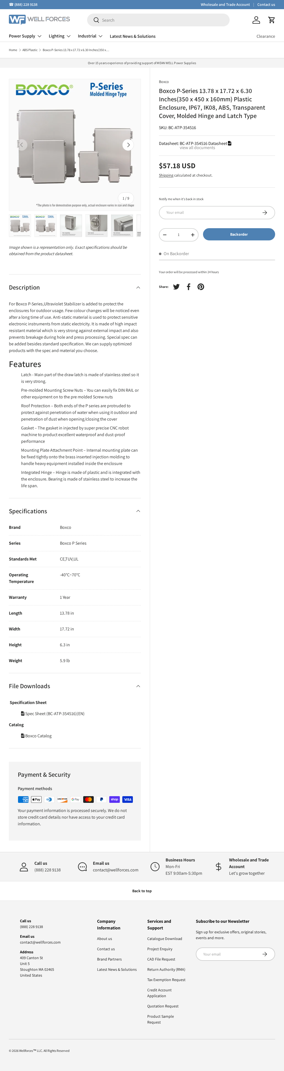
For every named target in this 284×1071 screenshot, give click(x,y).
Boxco (164, 81)
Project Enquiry (159, 948)
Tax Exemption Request (166, 979)
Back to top (142, 890)
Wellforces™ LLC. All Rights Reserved (44, 1051)
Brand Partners (109, 959)
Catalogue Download (164, 938)
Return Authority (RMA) (166, 969)
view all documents (197, 147)
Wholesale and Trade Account (225, 4)
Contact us (266, 4)
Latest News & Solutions (133, 36)
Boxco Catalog (38, 736)
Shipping (166, 175)
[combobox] (158, 20)
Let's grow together (247, 873)
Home (13, 50)
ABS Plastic (29, 50)
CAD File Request (161, 959)
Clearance (266, 36)
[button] (272, 20)
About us (104, 938)
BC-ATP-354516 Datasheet (204, 143)
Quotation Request (163, 1006)
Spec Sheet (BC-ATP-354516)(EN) (54, 713)
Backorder (239, 234)
